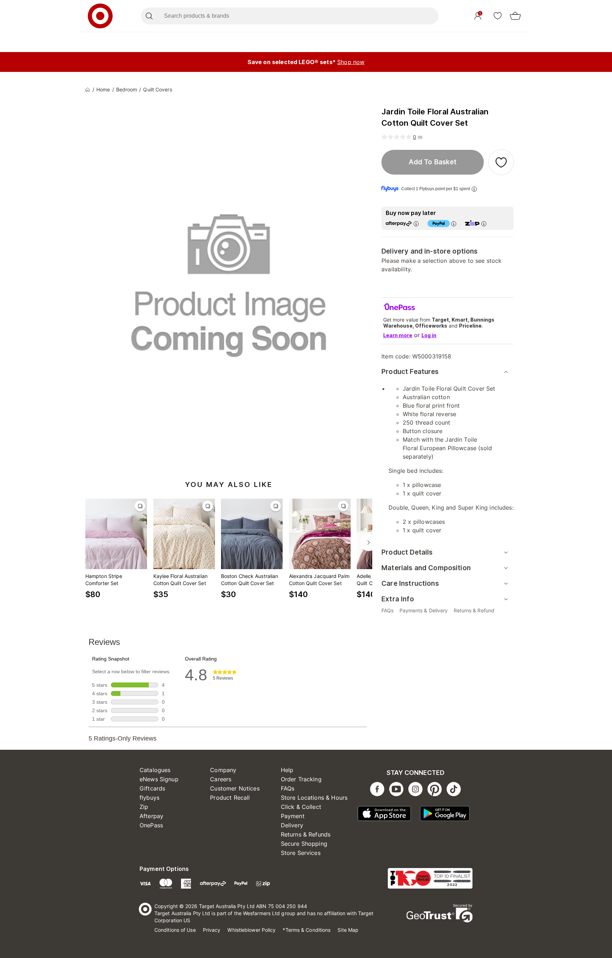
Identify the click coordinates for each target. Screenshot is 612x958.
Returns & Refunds (306, 834)
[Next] (368, 542)
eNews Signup (159, 779)
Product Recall (230, 797)
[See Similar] (140, 506)
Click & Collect (301, 806)
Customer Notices (234, 788)
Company (223, 769)
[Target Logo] (100, 16)
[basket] (515, 16)
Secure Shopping (304, 843)
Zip (144, 806)
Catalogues (155, 769)
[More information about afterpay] (416, 223)
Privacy (212, 930)
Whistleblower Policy (251, 930)
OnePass (151, 825)
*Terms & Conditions (306, 930)
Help (287, 769)
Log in (428, 335)
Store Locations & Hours (314, 797)
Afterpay (151, 816)
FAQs (288, 788)
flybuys (149, 797)
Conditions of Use (175, 930)
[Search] (149, 15)
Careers (220, 779)
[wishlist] (497, 15)
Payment (293, 816)
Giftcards (152, 788)
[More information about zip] (484, 223)
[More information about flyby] (474, 189)
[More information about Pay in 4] (454, 223)
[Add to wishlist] (501, 162)
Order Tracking (301, 779)
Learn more (397, 335)
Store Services (301, 852)
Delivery (292, 825)
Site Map (348, 930)
